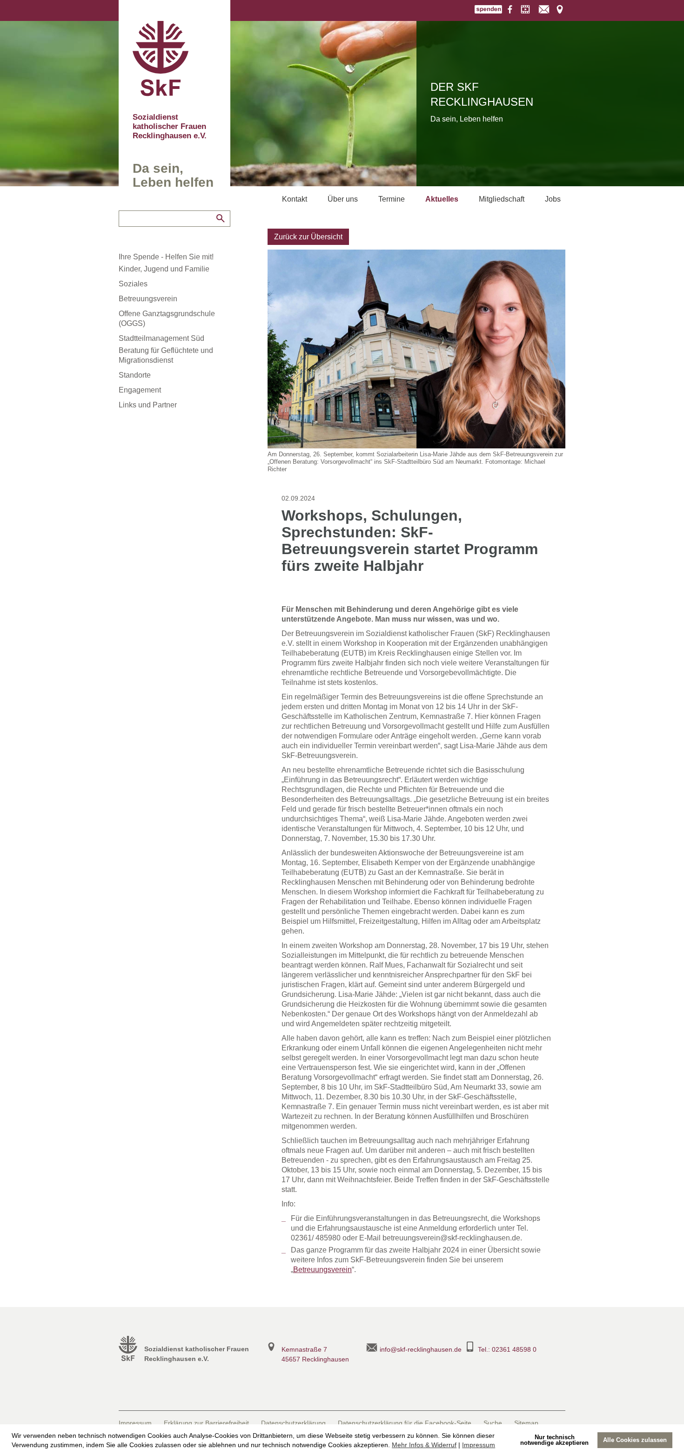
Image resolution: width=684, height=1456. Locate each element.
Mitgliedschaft (501, 199)
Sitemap (526, 1423)
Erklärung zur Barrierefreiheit (206, 1423)
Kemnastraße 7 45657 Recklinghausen (315, 1354)
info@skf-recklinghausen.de (421, 1349)
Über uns (343, 199)
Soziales (133, 284)
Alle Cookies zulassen (635, 1440)
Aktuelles (441, 199)
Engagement (140, 390)
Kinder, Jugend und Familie (164, 269)
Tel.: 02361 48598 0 (507, 1349)
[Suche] (220, 218)
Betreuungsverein (148, 299)
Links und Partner (148, 405)
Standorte (135, 375)
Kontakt (294, 199)
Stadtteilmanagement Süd (161, 338)
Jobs (553, 199)
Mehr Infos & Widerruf (424, 1445)
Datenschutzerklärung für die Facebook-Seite (404, 1423)
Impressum (478, 1445)
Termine (391, 199)
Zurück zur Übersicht (308, 237)
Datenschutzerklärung (293, 1423)
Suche (492, 1423)
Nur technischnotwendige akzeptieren (554, 1440)
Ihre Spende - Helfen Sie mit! (166, 257)
